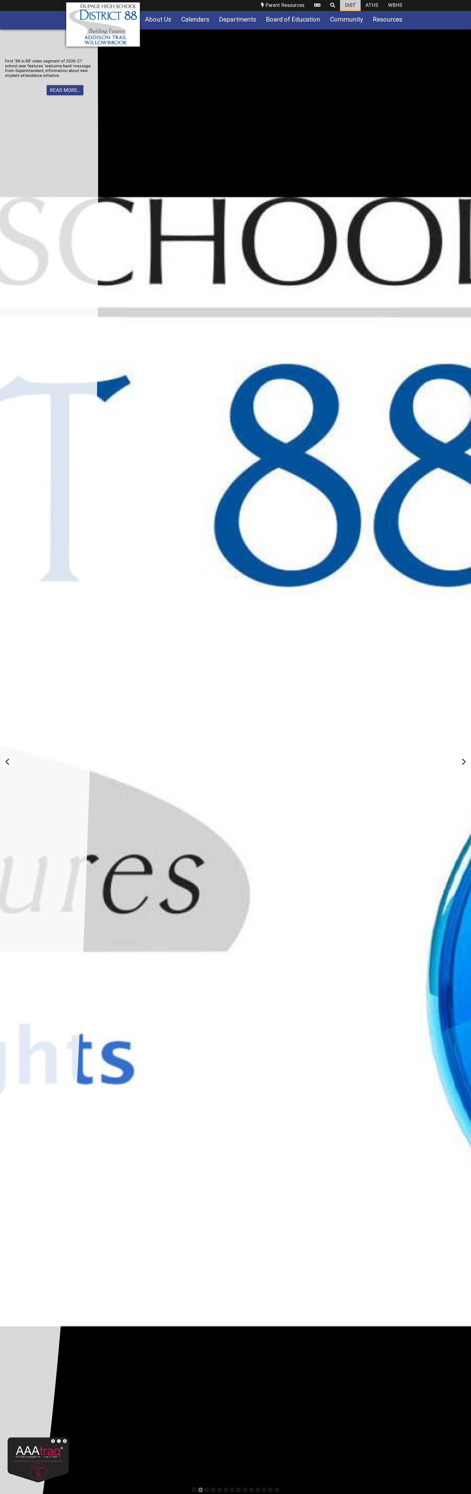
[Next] (463, 761)
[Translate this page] (317, 5)
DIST (350, 5)
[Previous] (7, 761)
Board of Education (293, 19)
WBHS (395, 5)
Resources (387, 19)
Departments (237, 19)
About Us (158, 19)
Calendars (195, 19)
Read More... (65, 81)
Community (346, 19)
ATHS (372, 5)
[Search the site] (332, 5)
